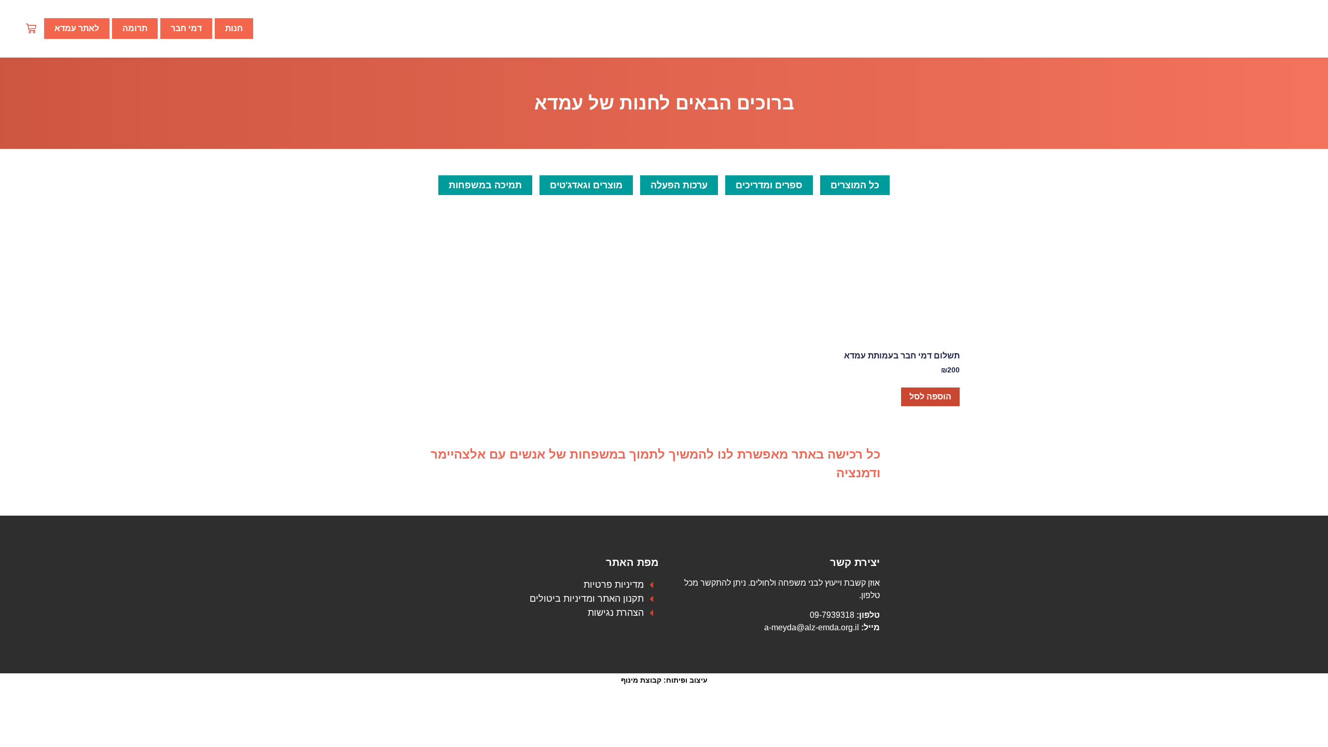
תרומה (134, 28)
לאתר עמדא (76, 28)
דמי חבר (186, 28)
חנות (234, 28)
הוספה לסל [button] (930, 396)
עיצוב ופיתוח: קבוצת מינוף (664, 680)
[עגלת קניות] (31, 26)
